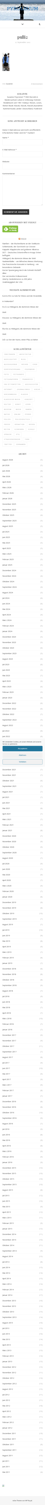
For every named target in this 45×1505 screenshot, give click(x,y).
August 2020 (7, 858)
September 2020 (9, 852)
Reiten (7, 429)
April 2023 (6, 681)
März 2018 (6, 1018)
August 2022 (7, 725)
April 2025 (6, 548)
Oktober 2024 (8, 581)
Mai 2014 (6, 1273)
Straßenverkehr (12, 439)
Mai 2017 (6, 1074)
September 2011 (9, 1450)
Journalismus (23, 389)
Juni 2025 (6, 537)
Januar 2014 (7, 1295)
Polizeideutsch (22, 419)
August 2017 (7, 1057)
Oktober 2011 (8, 1444)
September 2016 (9, 1118)
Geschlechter (31, 384)
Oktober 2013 (8, 1311)
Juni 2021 (6, 803)
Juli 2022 (5, 731)
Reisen (32, 424)
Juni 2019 (6, 935)
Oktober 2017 (8, 1046)
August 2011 (7, 1455)
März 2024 (6, 620)
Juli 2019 (5, 930)
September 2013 (9, 1317)
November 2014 (9, 1240)
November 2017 (9, 1040)
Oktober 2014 (8, 1245)
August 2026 (7, 460)
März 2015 (6, 1217)
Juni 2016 (6, 1134)
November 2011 (9, 1439)
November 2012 (9, 1372)
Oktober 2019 (8, 913)
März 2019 (6, 952)
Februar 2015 (8, 1223)
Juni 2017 (6, 1068)
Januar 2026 (7, 498)
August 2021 (7, 791)
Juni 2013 (6, 1334)
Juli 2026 (5, 465)
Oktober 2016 (8, 1112)
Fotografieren (11, 379)
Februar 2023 (8, 692)
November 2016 (9, 1107)
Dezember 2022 (9, 703)
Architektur (25, 354)
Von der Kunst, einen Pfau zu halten (23, 339)
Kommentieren (8, 173)
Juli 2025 (5, 531)
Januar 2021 (7, 830)
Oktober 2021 (8, 780)
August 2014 (7, 1256)
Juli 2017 (5, 1062)
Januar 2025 (7, 565)
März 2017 (6, 1085)
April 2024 (6, 614)
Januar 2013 (7, 1361)
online (17, 414)
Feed (23, 239)
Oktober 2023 (8, 648)
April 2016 (6, 1145)
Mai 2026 (6, 476)
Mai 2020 (6, 874)
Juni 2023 (6, 670)
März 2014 (6, 1284)
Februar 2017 (8, 1090)
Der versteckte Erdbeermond (14, 276)
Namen (29, 409)
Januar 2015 (7, 1228)
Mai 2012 (6, 1405)
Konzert (29, 399)
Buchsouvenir (10, 364)
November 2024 (9, 576)
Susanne (9, 84)
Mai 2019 (6, 941)
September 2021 (9, 786)
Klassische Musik (12, 399)
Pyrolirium (22, 8)
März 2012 (6, 1417)
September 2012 (9, 1383)
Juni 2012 (6, 1400)
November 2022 (9, 708)
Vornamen (21, 444)
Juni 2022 (6, 736)
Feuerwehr (30, 369)
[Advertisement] (23, 49)
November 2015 (9, 1173)
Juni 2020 (6, 869)
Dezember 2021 (9, 769)
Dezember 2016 (9, 1101)
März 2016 (6, 1151)
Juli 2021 (5, 797)
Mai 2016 (6, 1140)
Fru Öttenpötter (12, 384)
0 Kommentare (37, 84)
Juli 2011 (5, 1461)
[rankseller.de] (22, 1485)
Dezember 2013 (9, 1300)
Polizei (7, 419)
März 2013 (6, 1350)
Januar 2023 (7, 697)
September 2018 (9, 985)
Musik (18, 409)
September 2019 (9, 919)
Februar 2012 (8, 1422)
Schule (31, 429)
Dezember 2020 (9, 836)
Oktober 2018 (8, 980)
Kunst (18, 404)
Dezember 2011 (9, 1433)
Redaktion (19, 424)
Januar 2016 (7, 1162)
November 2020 (9, 841)
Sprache (8, 434)
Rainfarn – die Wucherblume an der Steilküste (21, 243)
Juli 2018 (5, 996)
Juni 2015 (6, 1201)
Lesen (28, 404)
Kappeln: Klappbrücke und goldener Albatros (20, 249)
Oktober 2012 (8, 1378)
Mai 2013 (6, 1339)
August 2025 (7, 526)
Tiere (27, 439)
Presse (7, 424)
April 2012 (6, 1411)
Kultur (7, 404)
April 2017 (6, 1079)
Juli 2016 (5, 1129)
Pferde (28, 414)
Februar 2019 (8, 957)
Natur (7, 414)
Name (5, 137)
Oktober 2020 (8, 847)
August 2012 (7, 1389)
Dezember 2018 (9, 968)
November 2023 (9, 642)
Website (5, 161)
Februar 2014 (8, 1289)
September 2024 (9, 587)
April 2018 (6, 1013)
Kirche (37, 389)
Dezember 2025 (9, 504)
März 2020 (6, 885)
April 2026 (6, 482)
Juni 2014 (6, 1267)
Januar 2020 (7, 897)
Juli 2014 (5, 1262)
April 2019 (6, 946)
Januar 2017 (7, 1096)
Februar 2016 (8, 1157)
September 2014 (9, 1251)
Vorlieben (22, 762)
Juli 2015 (5, 1195)
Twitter (8, 444)
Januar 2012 (7, 1428)
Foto (6, 374)
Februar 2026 (8, 493)
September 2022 (9, 720)
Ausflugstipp (10, 359)
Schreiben (19, 429)
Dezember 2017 (9, 1035)
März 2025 (6, 554)
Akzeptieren (22, 749)
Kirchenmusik (10, 394)
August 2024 (7, 592)
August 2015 (7, 1190)
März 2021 (6, 819)
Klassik (24, 394)
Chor (35, 364)
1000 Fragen (9, 354)
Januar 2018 (7, 1029)
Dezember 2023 (9, 637)
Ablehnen (22, 755)
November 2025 (9, 509)
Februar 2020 (8, 891)
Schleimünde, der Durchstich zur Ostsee (18, 246)
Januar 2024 (7, 631)
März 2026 (6, 487)
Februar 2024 (8, 625)
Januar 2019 (7, 963)
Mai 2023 (6, 675)
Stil (18, 434)
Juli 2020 (5, 863)
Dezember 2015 (9, 1168)
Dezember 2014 (9, 1234)
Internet (8, 389)
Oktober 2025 (8, 515)
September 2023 (9, 653)
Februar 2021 (8, 825)
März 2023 (6, 686)
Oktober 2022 (8, 714)
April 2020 (6, 880)
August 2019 (7, 924)
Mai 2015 (6, 1206)
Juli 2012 (5, 1394)
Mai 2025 (6, 543)
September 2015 (9, 1184)
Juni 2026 (6, 471)
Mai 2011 (6, 1472)
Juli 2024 (5, 598)
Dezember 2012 (9, 1367)
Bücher (25, 364)
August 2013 (7, 1322)
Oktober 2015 (8, 1179)
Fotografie (18, 374)
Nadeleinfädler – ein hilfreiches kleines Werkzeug (22, 261)
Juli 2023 (5, 664)
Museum (7, 409)
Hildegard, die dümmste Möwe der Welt (19, 258)
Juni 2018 (6, 1002)
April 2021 (6, 814)
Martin (5, 329)
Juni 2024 (6, 603)
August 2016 (7, 1123)
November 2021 (9, 775)
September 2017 (9, 1051)
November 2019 (9, 908)
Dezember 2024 (9, 570)
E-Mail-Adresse (9, 149)
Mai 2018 (6, 1007)
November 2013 (9, 1306)
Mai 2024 (6, 609)
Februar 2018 (8, 1024)
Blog (23, 359)
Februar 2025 (8, 559)
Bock (4, 307)
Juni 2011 (6, 1466)
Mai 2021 (6, 808)
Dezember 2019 (9, 902)
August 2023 (7, 659)
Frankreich (27, 379)
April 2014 (6, 1278)
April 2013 (6, 1345)
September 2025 (9, 520)
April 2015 (6, 1212)
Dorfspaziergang (12, 369)
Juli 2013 (5, 1328)
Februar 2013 (8, 1356)
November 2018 (9, 974)
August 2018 (7, 991)
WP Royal (28, 1500)
